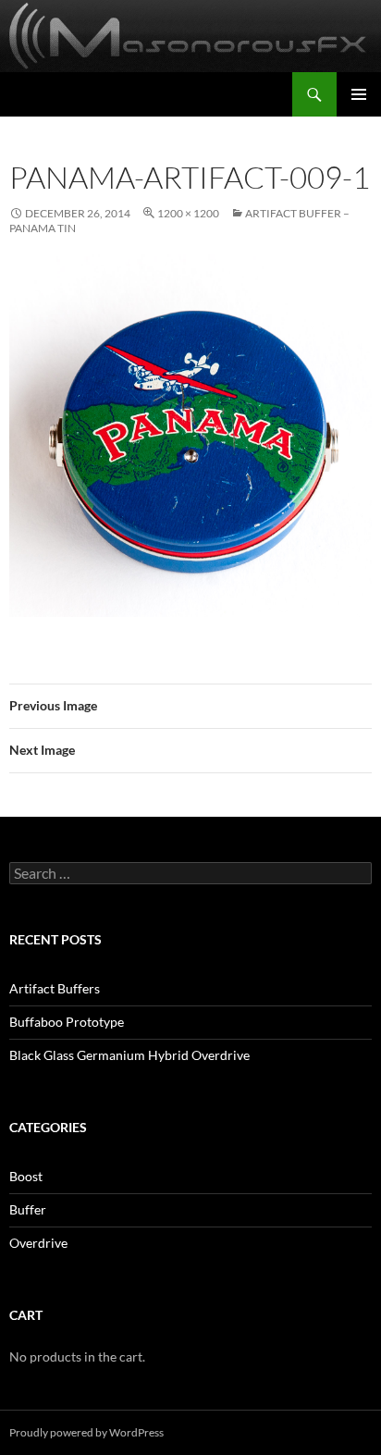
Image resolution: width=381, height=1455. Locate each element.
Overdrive (38, 1243)
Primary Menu (359, 94)
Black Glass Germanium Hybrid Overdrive (129, 1055)
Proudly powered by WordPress (86, 1432)
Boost (26, 1176)
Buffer (27, 1209)
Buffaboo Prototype (66, 1022)
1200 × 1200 (188, 213)
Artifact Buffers (54, 988)
